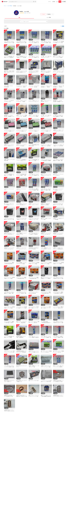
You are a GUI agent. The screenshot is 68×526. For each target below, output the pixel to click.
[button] (34, 1)
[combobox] (22, 1)
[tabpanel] (34, 215)
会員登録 (53, 1)
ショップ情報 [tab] (49, 17)
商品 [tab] (19, 17)
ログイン (49, 1)
